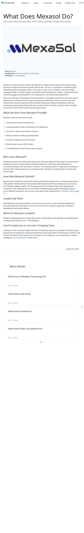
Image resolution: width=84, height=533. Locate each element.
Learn (36, 3)
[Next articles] (82, 307)
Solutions (25, 3)
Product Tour (70, 3)
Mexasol (48, 87)
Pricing (58, 3)
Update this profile (72, 249)
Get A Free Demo (19, 238)
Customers (48, 3)
